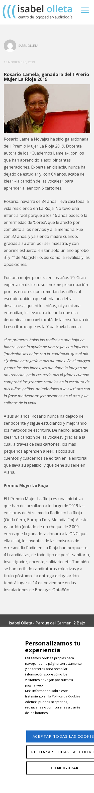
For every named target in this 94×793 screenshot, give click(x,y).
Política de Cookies (66, 696)
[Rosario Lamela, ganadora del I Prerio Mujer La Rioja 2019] (47, 109)
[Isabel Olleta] (38, 12)
